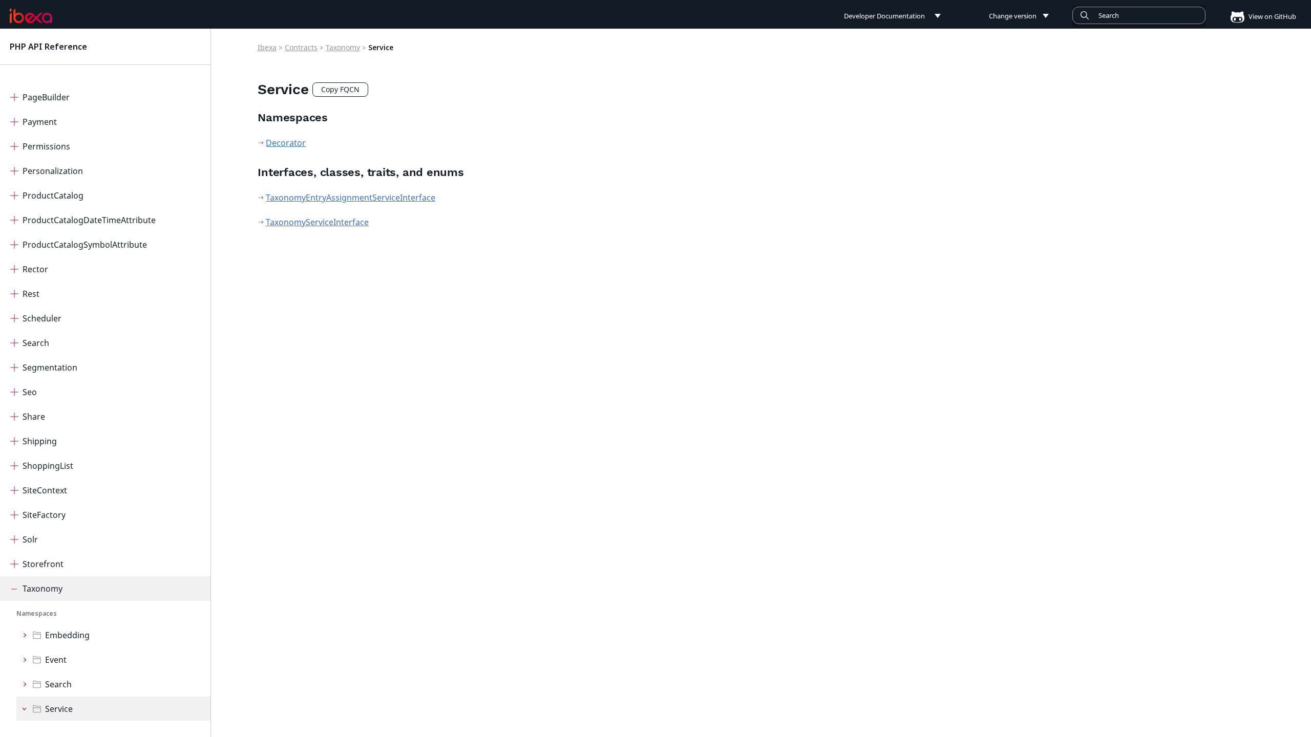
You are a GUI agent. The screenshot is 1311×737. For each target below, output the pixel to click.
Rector (35, 269)
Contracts (301, 47)
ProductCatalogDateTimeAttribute (89, 220)
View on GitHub (1271, 16)
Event (56, 659)
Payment (40, 121)
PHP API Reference (48, 46)
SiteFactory (44, 515)
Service (59, 708)
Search (36, 343)
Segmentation (50, 367)
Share (34, 416)
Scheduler (42, 318)
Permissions (46, 146)
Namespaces (36, 613)
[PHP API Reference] (31, 16)
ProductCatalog (53, 195)
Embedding (67, 635)
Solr (30, 539)
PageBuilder (46, 97)
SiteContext (45, 490)
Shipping (40, 441)
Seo (30, 392)
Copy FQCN (340, 89)
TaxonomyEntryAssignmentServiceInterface (350, 197)
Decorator (286, 142)
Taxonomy (42, 588)
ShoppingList (48, 465)
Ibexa (267, 47)
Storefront (43, 564)
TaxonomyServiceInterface (317, 222)
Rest (31, 293)
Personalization (53, 171)
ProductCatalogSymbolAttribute (85, 244)
